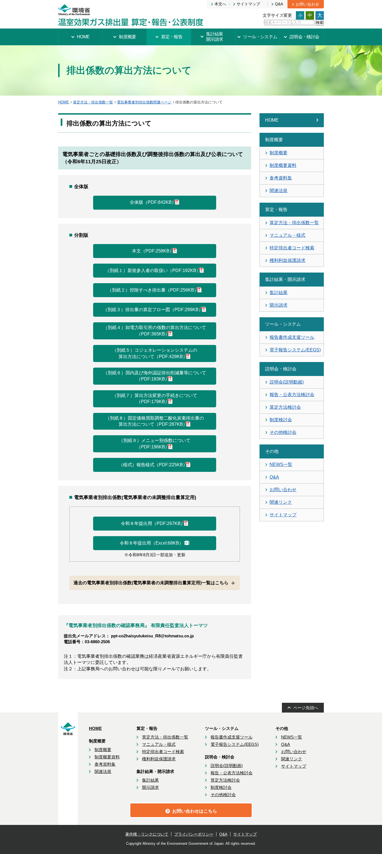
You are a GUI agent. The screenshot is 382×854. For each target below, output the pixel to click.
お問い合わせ (283, 489)
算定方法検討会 (285, 407)
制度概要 (278, 152)
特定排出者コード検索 (292, 247)
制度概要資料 (283, 165)
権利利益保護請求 (287, 260)
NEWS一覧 (281, 464)
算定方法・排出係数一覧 (93, 102)
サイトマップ (283, 514)
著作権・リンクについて (146, 834)
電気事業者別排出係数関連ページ (144, 102)
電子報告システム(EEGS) (295, 349)
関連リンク (281, 502)
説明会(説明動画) (287, 382)
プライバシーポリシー (193, 834)
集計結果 (278, 292)
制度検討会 (281, 419)
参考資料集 (281, 178)
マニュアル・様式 (287, 235)
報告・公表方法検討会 (292, 394)
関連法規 (278, 190)
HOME (63, 102)
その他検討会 (283, 432)
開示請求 (278, 305)
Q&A (274, 477)
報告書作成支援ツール (292, 337)
